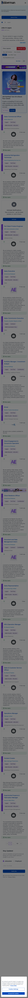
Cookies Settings (13, 989)
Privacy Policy (13, 985)
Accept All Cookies (13, 993)
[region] (14, 986)
